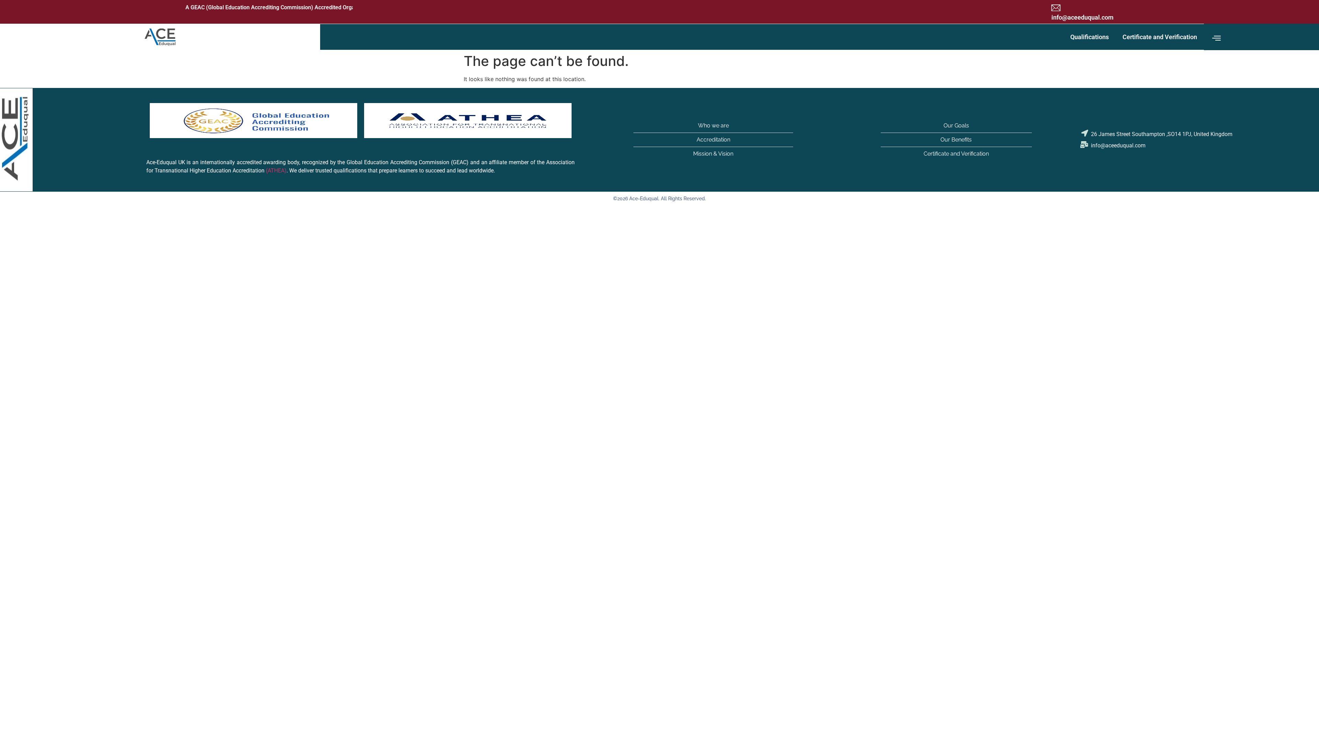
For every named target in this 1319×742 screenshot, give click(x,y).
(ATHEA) (276, 171)
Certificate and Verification (1160, 37)
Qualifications (1089, 37)
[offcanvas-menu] (1216, 38)
